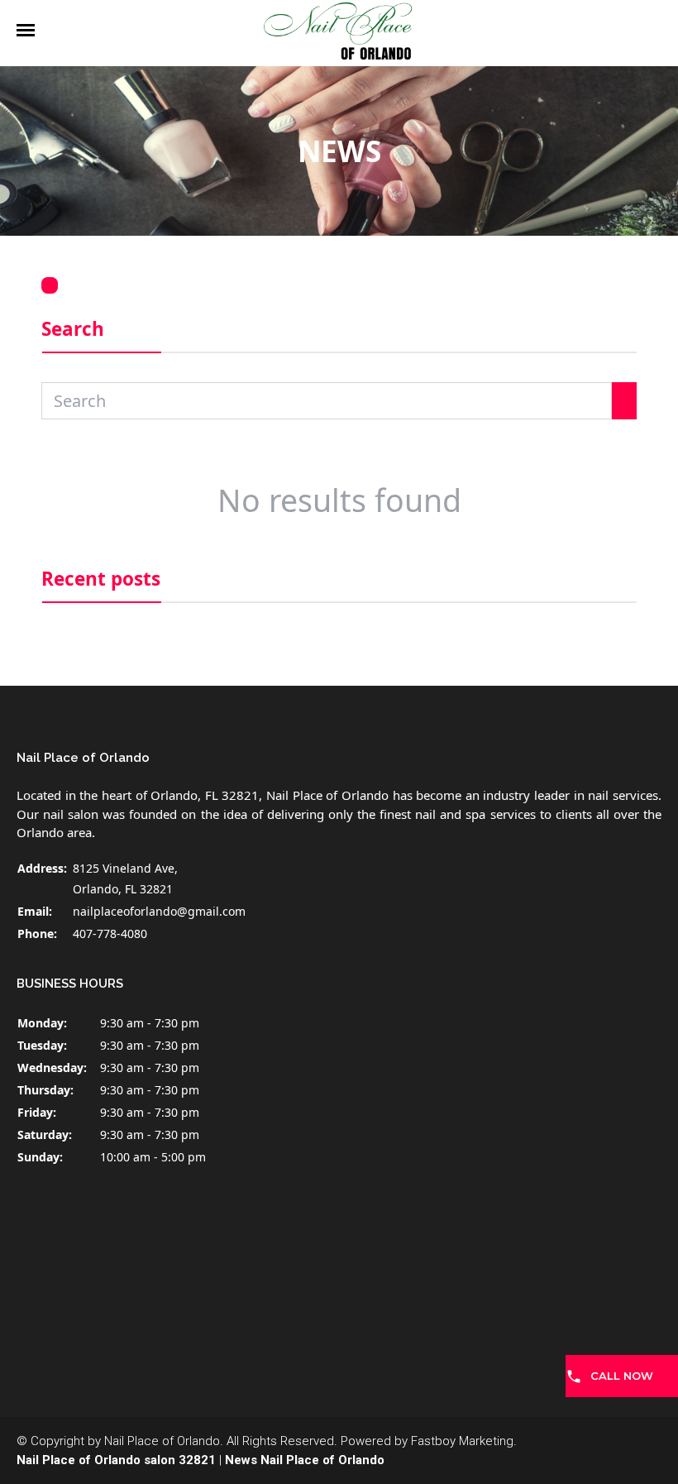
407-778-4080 (110, 933)
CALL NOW (621, 1375)
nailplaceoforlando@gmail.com (159, 911)
